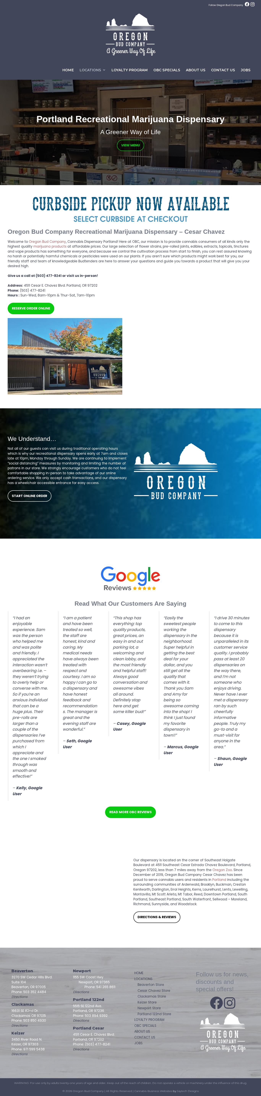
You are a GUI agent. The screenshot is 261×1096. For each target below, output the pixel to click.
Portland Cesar (89, 1028)
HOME (68, 70)
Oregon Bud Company (47, 241)
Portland (219, 879)
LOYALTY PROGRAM (129, 70)
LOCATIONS (90, 70)
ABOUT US (195, 70)
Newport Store (149, 1008)
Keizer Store (147, 1002)
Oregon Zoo (222, 870)
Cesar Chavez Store (154, 990)
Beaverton (22, 971)
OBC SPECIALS (166, 70)
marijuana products (49, 246)
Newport (82, 971)
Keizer (18, 1033)
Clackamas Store (152, 996)
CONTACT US (223, 70)
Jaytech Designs (188, 1091)
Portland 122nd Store (154, 1014)
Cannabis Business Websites (153, 1091)
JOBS (245, 70)
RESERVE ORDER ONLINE (31, 308)
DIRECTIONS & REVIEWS (157, 917)
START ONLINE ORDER (29, 496)
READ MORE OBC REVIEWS (130, 812)
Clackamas (22, 1004)
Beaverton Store (151, 984)
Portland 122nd (88, 999)
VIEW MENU (130, 145)
